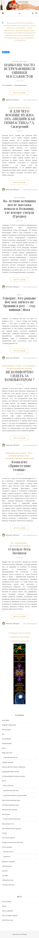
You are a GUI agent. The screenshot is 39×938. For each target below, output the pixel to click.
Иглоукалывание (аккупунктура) (13, 776)
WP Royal (24, 934)
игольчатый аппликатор (11, 819)
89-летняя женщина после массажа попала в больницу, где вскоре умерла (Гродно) (19, 208)
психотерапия (7, 847)
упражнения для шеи (11, 790)
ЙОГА (28, 108)
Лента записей (7, 911)
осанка (18, 366)
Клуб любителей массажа (11, 800)
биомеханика (8, 366)
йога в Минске (8, 785)
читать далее (19, 93)
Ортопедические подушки (11, 828)
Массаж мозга (8, 852)
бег (12, 543)
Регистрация (6, 901)
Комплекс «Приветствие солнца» (19, 466)
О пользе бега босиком (19, 551)
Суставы (5, 875)
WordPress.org (7, 920)
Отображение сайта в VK (19, 641)
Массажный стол (8, 824)
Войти (4, 906)
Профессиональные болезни (19, 368)
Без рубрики (19, 197)
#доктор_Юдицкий (12, 100)
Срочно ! (5, 871)
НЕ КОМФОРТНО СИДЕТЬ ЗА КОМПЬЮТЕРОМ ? (19, 376)
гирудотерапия (7, 762)
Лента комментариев (9, 915)
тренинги (6, 857)
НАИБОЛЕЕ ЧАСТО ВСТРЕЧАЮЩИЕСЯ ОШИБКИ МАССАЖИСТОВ (19, 70)
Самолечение (7, 866)
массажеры (6, 814)
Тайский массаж (7, 880)
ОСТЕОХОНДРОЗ (29, 366)
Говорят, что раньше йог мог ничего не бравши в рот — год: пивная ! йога (19, 304)
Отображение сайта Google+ (19, 637)
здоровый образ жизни (16, 453)
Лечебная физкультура (19, 456)
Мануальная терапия (9, 810)
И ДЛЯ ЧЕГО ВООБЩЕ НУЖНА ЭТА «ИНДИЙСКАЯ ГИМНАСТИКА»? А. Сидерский (19, 119)
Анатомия (5, 720)
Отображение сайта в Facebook (19, 633)
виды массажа (7, 753)
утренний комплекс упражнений (19, 458)
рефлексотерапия (8, 861)
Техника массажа (19, 61)
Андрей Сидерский (16, 108)
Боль (4, 748)
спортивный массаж (10, 757)
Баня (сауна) (6, 729)
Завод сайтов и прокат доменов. (13, 767)
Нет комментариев (30, 100)
